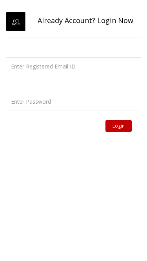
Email (13, 49)
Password (19, 85)
